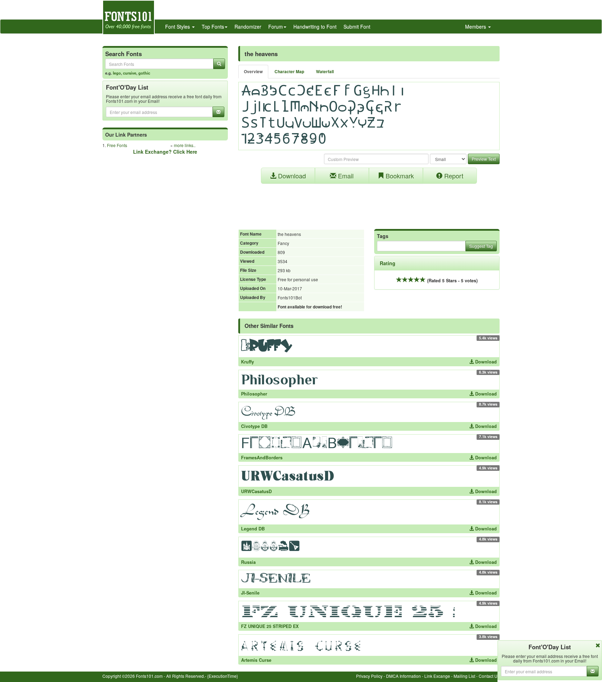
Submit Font (357, 26)
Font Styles (178, 26)
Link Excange (437, 676)
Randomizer (247, 26)
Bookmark (399, 175)
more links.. (184, 145)
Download (291, 175)
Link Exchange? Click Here (165, 151)
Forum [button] (275, 26)
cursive (129, 73)
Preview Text (484, 159)
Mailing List (464, 676)
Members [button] (476, 26)
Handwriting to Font (315, 26)
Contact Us (489, 676)
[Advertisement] (369, 203)
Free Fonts (117, 145)
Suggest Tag (481, 246)
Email (345, 175)
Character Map (289, 72)
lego (117, 73)
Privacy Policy (369, 676)
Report (452, 175)
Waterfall (325, 72)
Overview (253, 72)
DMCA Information (403, 676)
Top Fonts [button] (213, 26)
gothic (144, 73)
